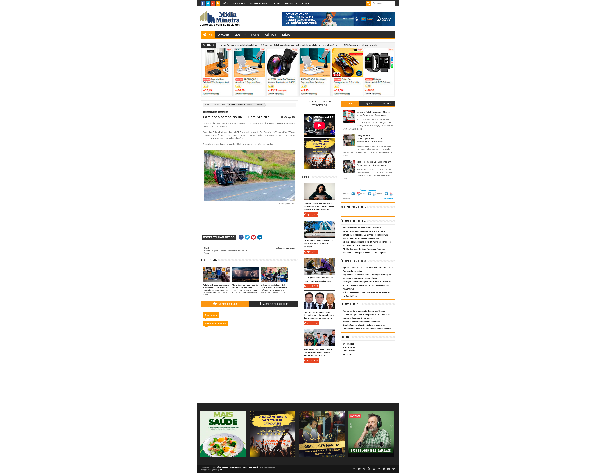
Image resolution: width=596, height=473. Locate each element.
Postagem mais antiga (285, 248)
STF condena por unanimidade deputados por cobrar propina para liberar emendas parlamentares (319, 315)
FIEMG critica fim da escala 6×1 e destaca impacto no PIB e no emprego (318, 244)
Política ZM (270, 34)
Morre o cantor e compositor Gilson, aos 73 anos (364, 311)
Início (225, 3)
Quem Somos (239, 3)
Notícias (286, 34)
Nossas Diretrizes (258, 3)
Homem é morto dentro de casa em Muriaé (361, 322)
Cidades (239, 34)
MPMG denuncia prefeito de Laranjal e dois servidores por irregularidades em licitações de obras (363, 45)
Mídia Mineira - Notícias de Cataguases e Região (238, 467)
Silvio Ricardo (349, 351)
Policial (255, 34)
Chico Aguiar (348, 344)
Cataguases (223, 34)
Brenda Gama (349, 347)
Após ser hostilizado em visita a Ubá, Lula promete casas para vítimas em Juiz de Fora (318, 352)
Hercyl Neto (348, 354)
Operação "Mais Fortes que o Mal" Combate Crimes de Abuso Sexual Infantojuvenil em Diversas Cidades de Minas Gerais (367, 285)
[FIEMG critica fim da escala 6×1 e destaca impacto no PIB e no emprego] (319, 224)
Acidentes (207, 112)
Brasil (305, 177)
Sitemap (305, 3)
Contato (276, 3)
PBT (221, 470)
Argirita (214, 112)
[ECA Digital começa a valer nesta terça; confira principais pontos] (319, 261)
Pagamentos (291, 3)
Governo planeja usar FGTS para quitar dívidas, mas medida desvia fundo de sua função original (319, 206)
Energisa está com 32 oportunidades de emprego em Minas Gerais (370, 138)
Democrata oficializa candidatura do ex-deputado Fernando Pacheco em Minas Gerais (277, 45)
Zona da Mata (219, 105)
